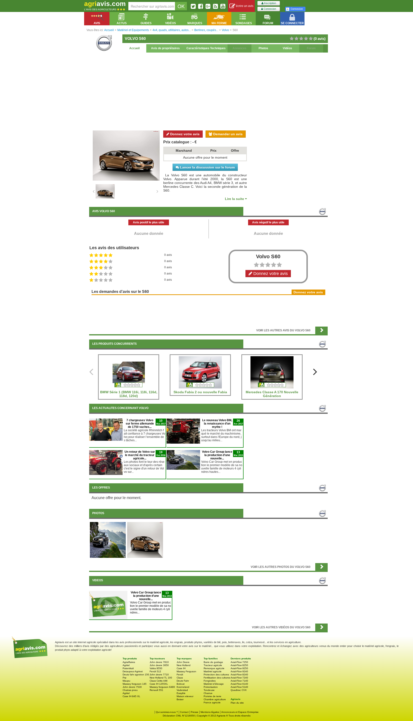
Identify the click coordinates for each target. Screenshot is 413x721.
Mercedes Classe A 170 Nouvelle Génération (272, 394)
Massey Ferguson (186, 671)
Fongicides (210, 680)
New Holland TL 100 (161, 677)
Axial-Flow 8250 (239, 665)
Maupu (126, 680)
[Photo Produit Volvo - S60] (145, 539)
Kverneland (183, 687)
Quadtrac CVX (239, 690)
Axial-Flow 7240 (239, 677)
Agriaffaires (129, 662)
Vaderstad (182, 690)
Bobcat (181, 684)
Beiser (180, 699)
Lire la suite (235, 199)
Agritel (126, 665)
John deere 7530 (132, 687)
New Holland (183, 665)
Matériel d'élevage (214, 684)
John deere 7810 (159, 662)
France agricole (212, 702)
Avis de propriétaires (165, 48)
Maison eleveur (185, 696)
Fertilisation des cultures (217, 677)
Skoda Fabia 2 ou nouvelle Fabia (200, 392)
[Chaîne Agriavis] (222, 6)
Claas (180, 677)
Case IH (181, 668)
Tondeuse (209, 690)
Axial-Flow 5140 (239, 687)
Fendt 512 (155, 671)
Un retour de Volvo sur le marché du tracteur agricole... (140, 455)
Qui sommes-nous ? (167, 712)
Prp (124, 677)
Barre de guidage (213, 662)
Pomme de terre (212, 696)
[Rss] (215, 6)
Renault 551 (156, 690)
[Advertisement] (208, 90)
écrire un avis (244, 6)
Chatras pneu (130, 690)
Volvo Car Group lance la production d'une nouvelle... (217, 455)
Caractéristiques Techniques (206, 48)
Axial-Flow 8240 (239, 674)
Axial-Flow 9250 (239, 668)
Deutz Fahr (183, 680)
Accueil (134, 48)
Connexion (269, 8)
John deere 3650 (159, 665)
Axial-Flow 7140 (239, 680)
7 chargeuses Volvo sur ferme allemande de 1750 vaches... (140, 424)
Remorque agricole (214, 668)
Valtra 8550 (156, 668)
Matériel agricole (213, 671)
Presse (194, 712)
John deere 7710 (159, 674)
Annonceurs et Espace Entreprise (240, 712)
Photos (263, 48)
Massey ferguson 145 (135, 684)
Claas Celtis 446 (159, 680)
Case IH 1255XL (159, 684)
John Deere (183, 662)
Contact (184, 712)
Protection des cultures (216, 674)
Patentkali (128, 668)
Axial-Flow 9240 (239, 671)
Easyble (181, 693)
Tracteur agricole (213, 665)
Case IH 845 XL (131, 696)
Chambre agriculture (215, 699)
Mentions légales (210, 712)
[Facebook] (200, 6)
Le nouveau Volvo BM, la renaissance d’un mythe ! (217, 424)
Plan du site (237, 702)
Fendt (180, 674)
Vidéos (287, 48)
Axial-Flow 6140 (239, 684)
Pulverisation (211, 687)
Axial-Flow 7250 (239, 662)
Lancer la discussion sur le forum (207, 167)
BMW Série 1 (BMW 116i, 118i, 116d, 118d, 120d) (128, 394)
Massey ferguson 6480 (162, 687)
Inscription (269, 3)
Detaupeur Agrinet (133, 671)
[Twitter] (193, 6)
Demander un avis (227, 134)
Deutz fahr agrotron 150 (136, 674)
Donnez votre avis (184, 134)
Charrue (208, 693)
